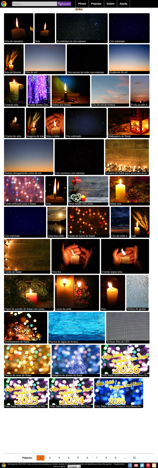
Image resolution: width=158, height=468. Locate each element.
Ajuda (123, 3)
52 (134, 457)
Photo (82, 3)
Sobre (110, 3)
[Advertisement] (79, 430)
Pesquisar (66, 4)
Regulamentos (119, 464)
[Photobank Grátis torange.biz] (4, 4)
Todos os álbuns (59, 466)
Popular (96, 3)
